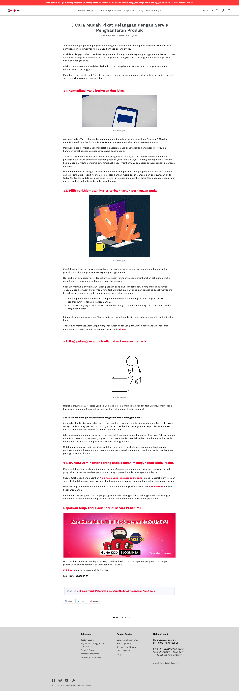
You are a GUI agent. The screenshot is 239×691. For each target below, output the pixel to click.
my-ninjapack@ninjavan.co (166, 663)
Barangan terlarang (90, 654)
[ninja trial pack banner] (119, 535)
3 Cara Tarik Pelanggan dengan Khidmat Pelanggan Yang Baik (117, 590)
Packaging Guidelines (91, 657)
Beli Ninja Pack (124, 643)
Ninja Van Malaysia (65, 685)
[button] (207, 10)
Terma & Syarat (88, 650)
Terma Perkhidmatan (127, 647)
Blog (119, 654)
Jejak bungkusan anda (127, 640)
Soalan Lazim (87, 640)
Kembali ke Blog (121, 618)
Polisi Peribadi (123, 651)
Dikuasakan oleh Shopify (82, 685)
